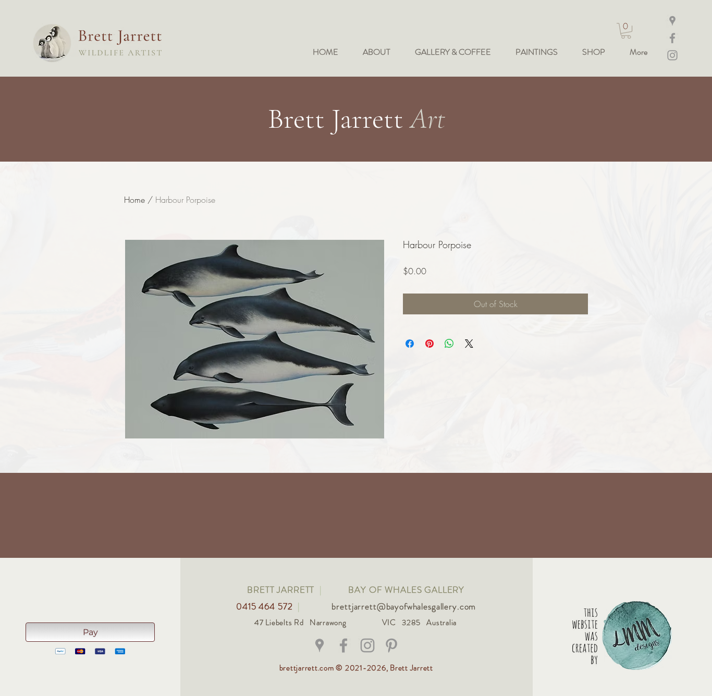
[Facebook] (672, 38)
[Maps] (672, 21)
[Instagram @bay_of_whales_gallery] (672, 55)
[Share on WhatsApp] (449, 343)
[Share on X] (469, 343)
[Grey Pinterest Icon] (391, 645)
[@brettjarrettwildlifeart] (343, 645)
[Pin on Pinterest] (429, 343)
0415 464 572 (265, 606)
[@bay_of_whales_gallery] (367, 645)
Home (134, 199)
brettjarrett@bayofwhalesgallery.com (404, 606)
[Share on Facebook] (409, 343)
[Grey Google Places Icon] (319, 645)
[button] (626, 31)
